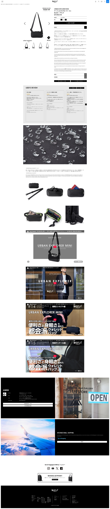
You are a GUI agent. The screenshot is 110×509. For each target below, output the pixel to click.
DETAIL (82, 441)
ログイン (73, 498)
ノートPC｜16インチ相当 (43, 502)
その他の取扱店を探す (28, 405)
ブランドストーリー (56, 496)
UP (61, 19)
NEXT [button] (86, 104)
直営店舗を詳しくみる (28, 403)
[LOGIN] (95, 1)
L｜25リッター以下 (43, 500)
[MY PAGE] (98, 1)
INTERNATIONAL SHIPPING (65, 499)
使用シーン (38, 497)
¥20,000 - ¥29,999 (49, 499)
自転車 (38, 500)
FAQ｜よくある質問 (64, 498)
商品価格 (48, 497)
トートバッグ (33, 499)
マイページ (73, 499)
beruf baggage (55, 1)
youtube (53, 468)
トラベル (38, 499)
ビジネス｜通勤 (38, 498)
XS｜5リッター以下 (43, 498)
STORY (55, 497)
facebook (61, 468)
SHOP (4, 4)
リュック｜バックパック (34, 498)
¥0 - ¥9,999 (48, 498)
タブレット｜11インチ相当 (43, 501)
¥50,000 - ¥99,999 (49, 501)
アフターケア (64, 496)
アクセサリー (33, 500)
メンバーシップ (64, 497)
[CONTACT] (101, 1)
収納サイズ (42, 497)
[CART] (107, 1)
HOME (2, 4)
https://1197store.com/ (22, 400)
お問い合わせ (73, 501)
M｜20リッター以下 (43, 499)
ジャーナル (55, 498)
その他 (38, 501)
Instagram (48, 468)
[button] (24, 23)
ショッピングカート (74, 500)
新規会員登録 (73, 497)
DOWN (66, 19)
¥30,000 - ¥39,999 (49, 500)
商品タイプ (33, 497)
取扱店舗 (55, 499)
